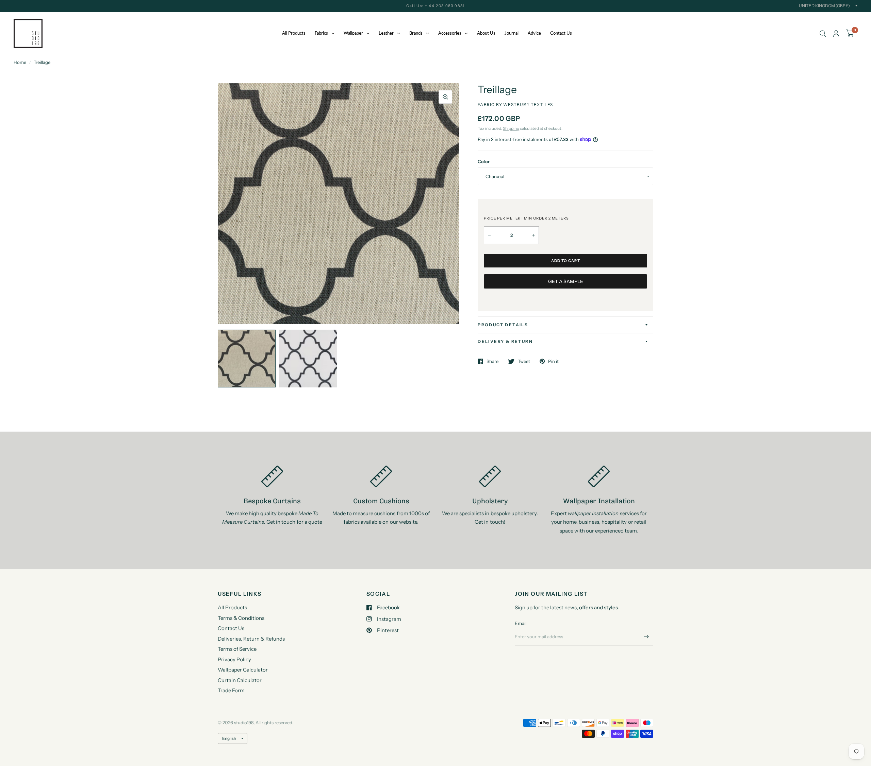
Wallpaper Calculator (243, 669)
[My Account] (836, 33)
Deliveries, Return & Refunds (251, 639)
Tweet (524, 361)
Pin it (553, 361)
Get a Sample (565, 281)
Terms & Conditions (241, 618)
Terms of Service (237, 649)
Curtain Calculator (240, 680)
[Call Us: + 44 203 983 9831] (435, 6)
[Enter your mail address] (646, 636)
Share (492, 361)
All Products (232, 607)
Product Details (503, 324)
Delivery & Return (505, 341)
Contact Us (231, 628)
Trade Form (231, 690)
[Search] (822, 33)
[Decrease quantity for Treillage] (489, 235)
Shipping (511, 128)
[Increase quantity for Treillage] (533, 235)
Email (520, 623)
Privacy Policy (234, 659)
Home (20, 62)
